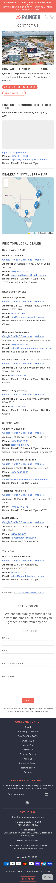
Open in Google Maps (14, 152)
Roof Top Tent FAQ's (28, 736)
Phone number (12, 664)
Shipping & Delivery (28, 731)
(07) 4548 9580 (19, 441)
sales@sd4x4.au (20, 445)
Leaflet (33, 233)
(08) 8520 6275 (19, 271)
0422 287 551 (18, 406)
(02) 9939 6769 (19, 344)
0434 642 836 (18, 534)
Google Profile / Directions (17, 259)
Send (28, 701)
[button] (17, 207)
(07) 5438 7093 (19, 472)
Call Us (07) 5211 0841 (20, 87)
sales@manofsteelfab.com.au (27, 576)
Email (6, 651)
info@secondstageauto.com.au (28, 317)
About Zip (28, 745)
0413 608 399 (18, 375)
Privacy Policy (14, 711)
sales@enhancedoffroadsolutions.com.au (25, 479)
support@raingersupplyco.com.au (29, 159)
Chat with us (14, 93)
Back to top (28, 879)
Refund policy (28, 768)
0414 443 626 (18, 313)
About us (28, 759)
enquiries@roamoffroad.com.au (28, 275)
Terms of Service (34, 711)
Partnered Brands (28, 763)
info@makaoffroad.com (24, 537)
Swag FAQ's (28, 741)
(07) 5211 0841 (19, 156)
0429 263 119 (18, 572)
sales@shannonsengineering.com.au (31, 348)
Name (6, 638)
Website (39, 259)
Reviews (28, 772)
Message (8, 676)
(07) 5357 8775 (19, 507)
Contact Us (28, 750)
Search (28, 727)
